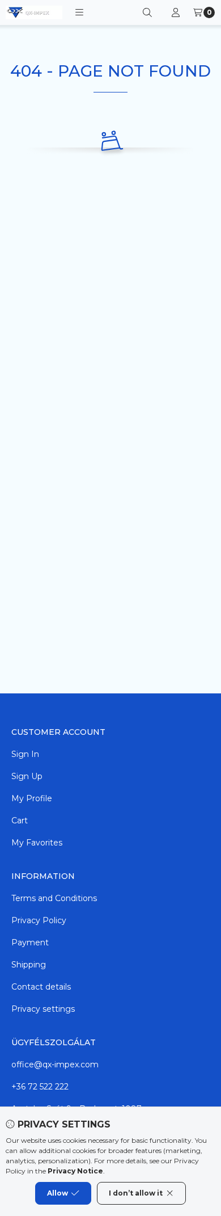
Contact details (41, 987)
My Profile (31, 798)
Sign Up (26, 776)
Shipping (28, 965)
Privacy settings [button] (43, 1009)
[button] (79, 12)
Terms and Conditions (54, 898)
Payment (30, 942)
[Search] (147, 12)
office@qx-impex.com (55, 1064)
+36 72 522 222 (40, 1087)
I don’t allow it (136, 1193)
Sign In (25, 754)
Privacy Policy (38, 920)
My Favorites (36, 843)
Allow (57, 1193)
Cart (19, 820)
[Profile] (175, 12)
